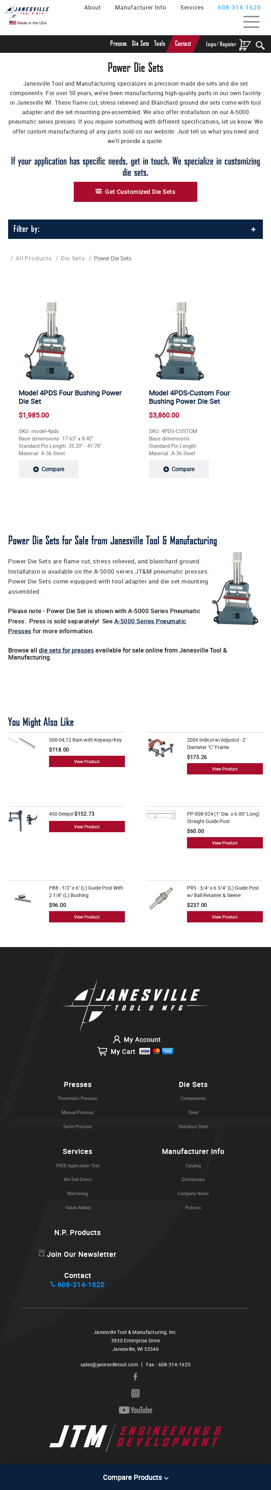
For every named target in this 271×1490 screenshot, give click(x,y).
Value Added (77, 1207)
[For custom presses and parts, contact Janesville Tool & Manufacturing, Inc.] (135, 1006)
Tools (159, 44)
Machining (77, 1193)
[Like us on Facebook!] (135, 1377)
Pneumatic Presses (77, 1098)
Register (228, 44)
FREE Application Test (78, 1165)
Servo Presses (77, 1126)
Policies (193, 1207)
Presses (118, 44)
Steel (193, 1112)
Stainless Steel (193, 1126)
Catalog (193, 1165)
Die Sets (140, 44)
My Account (142, 1039)
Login (211, 44)
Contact (183, 44)
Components (193, 1098)
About (92, 7)
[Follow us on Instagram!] (135, 1393)
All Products (34, 258)
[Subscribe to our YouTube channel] (135, 1410)
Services (192, 7)
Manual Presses (77, 1112)
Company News (193, 1193)
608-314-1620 (239, 7)
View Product (87, 761)
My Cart (123, 1051)
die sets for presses (66, 650)
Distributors (193, 1179)
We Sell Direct (78, 1179)
